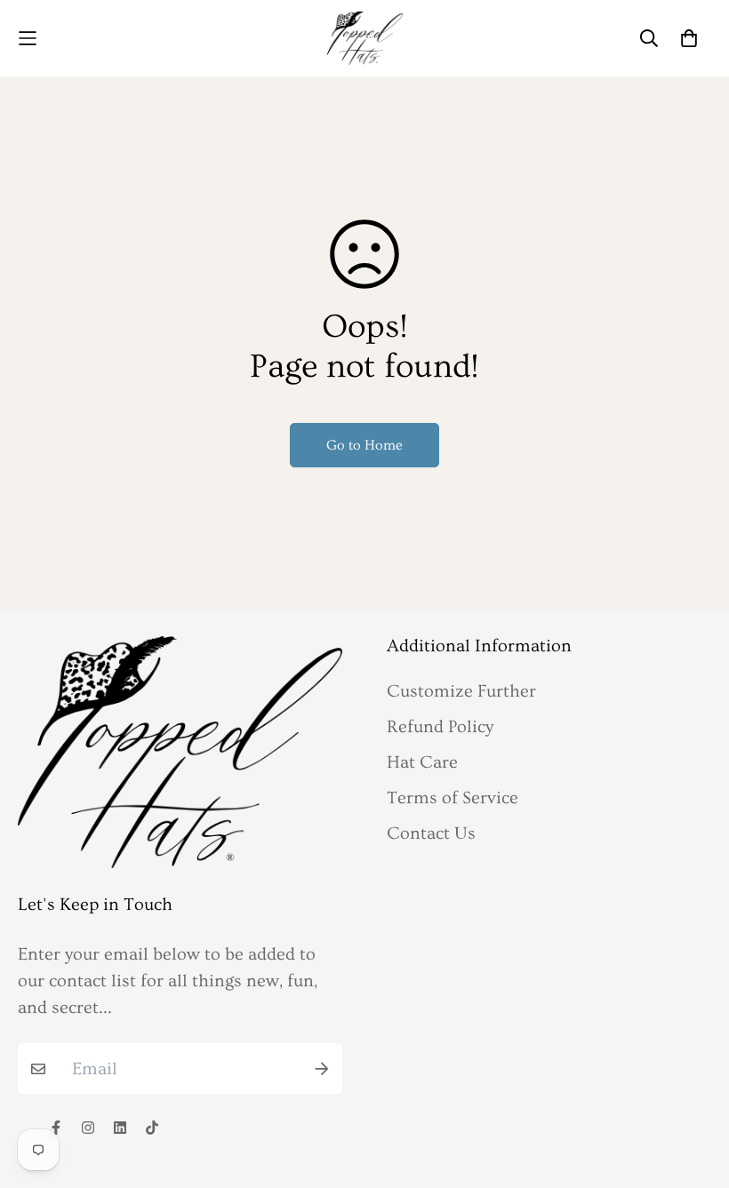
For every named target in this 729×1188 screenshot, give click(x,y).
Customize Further (461, 691)
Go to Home (364, 445)
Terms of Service (452, 798)
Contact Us (431, 833)
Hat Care (422, 762)
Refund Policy (440, 727)
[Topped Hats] (365, 38)
